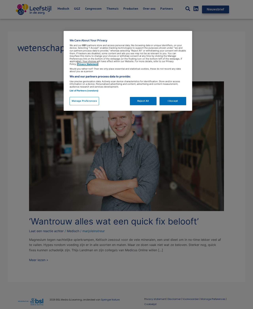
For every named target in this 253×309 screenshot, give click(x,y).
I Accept (173, 101)
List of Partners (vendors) (84, 90)
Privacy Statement (87, 64)
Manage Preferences (84, 101)
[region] (128, 71)
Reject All (143, 101)
